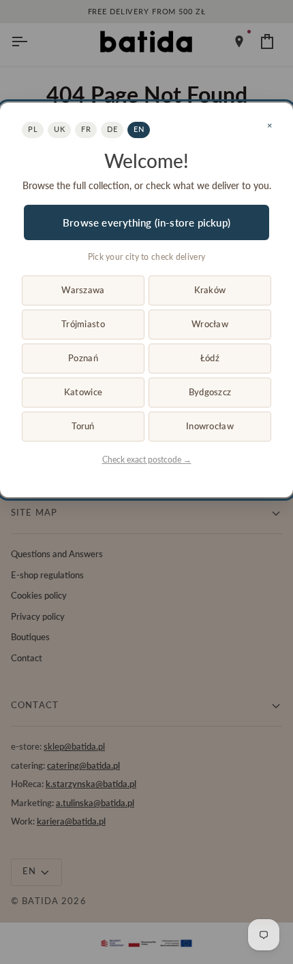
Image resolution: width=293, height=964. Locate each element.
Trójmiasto (83, 323)
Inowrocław (210, 425)
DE (112, 128)
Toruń (83, 425)
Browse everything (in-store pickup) (146, 222)
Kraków (210, 289)
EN (139, 128)
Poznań (83, 357)
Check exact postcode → (146, 459)
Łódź (209, 357)
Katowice (83, 391)
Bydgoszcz (210, 391)
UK (59, 128)
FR (86, 128)
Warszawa (82, 289)
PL (32, 128)
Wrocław (209, 323)
